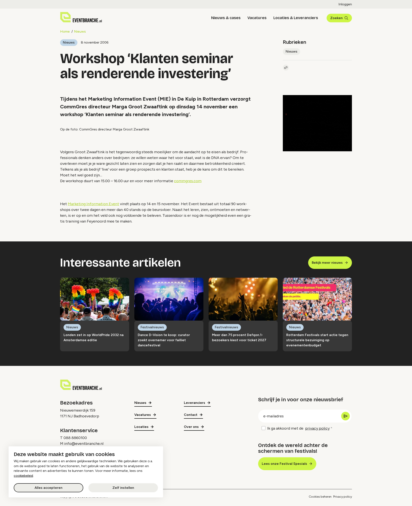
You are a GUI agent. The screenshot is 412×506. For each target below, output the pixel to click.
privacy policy (317, 428)
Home (65, 31)
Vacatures (257, 17)
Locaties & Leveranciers (295, 17)
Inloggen (345, 4)
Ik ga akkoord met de (298, 428)
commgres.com (187, 181)
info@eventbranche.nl (83, 443)
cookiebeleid (23, 476)
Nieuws (80, 31)
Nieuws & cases (226, 17)
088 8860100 (75, 437)
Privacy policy (342, 496)
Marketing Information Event (93, 203)
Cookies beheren (320, 496)
